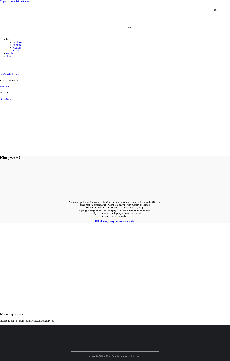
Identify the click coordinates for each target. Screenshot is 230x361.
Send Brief (5, 86)
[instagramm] (207, 11)
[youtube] (202, 11)
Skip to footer (22, 1)
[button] (2, 307)
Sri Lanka (20, 259)
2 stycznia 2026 (21, 287)
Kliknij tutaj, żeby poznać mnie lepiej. (115, 221)
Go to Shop (5, 99)
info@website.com (9, 74)
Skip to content (7, 1)
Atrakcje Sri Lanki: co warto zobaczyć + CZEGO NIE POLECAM (24, 273)
